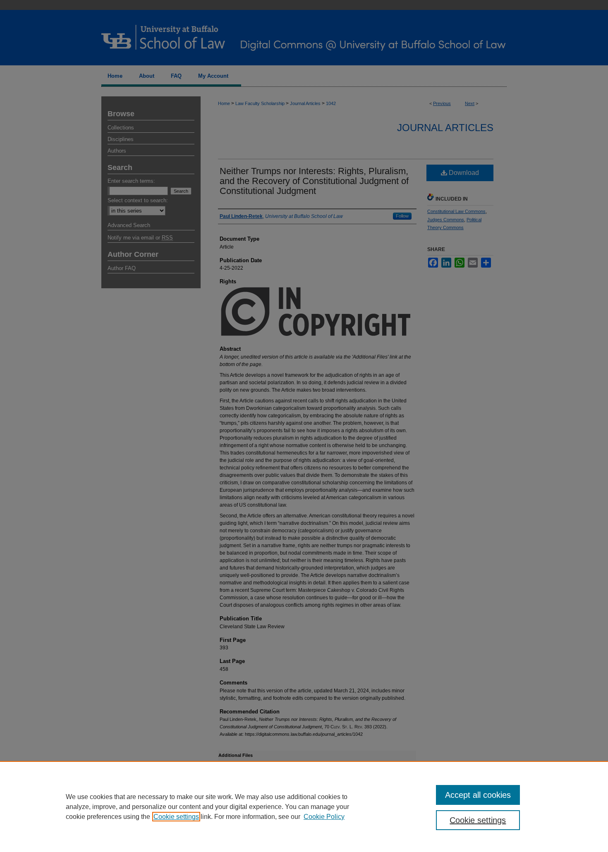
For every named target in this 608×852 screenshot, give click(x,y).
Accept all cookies (478, 794)
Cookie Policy (324, 816)
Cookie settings (176, 816)
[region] (304, 806)
